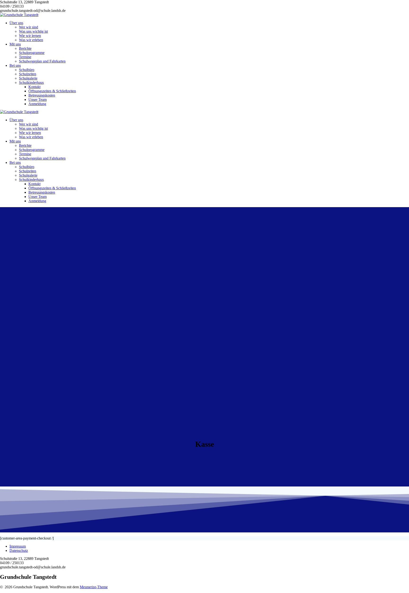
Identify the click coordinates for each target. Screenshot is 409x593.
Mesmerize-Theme (94, 587)
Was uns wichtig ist (33, 31)
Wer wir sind (28, 27)
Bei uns (15, 65)
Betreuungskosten (41, 95)
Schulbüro (26, 70)
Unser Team (37, 100)
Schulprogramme (31, 53)
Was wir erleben (31, 40)
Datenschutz (18, 550)
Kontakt (34, 87)
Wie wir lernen (30, 36)
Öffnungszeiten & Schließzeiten (52, 91)
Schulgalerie (28, 78)
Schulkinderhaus (31, 82)
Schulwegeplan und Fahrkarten (42, 61)
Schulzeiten (27, 74)
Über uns (16, 23)
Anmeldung (37, 104)
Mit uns (15, 44)
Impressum (17, 546)
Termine (25, 57)
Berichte (25, 48)
